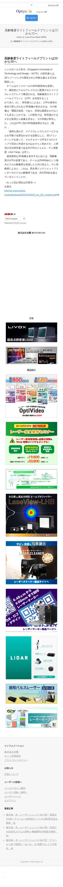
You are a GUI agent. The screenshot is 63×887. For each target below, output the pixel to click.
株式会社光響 (11, 752)
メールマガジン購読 (14, 788)
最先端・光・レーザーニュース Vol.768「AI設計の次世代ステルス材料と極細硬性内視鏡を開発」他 (32, 831)
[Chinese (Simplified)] (5, 214)
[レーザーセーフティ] (31, 727)
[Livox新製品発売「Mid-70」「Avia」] (31, 341)
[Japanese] (14, 214)
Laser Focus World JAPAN (35, 37)
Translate (22, 223)
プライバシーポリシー (16, 760)
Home (19, 37)
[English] (11, 214)
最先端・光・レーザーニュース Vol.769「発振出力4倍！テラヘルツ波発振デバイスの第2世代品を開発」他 (32, 819)
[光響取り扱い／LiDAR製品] (31, 678)
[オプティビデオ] (31, 416)
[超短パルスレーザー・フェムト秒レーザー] (31, 703)
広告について (11, 774)
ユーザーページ (12, 796)
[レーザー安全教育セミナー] (31, 464)
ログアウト (10, 800)
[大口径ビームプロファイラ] (31, 536)
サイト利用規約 (12, 756)
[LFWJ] (31, 363)
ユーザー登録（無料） (16, 792)
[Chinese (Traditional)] (8, 214)
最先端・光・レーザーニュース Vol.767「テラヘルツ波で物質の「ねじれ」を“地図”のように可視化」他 (31, 844)
